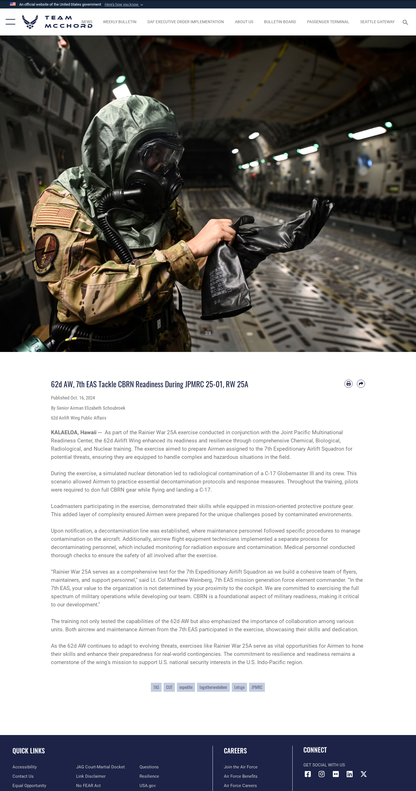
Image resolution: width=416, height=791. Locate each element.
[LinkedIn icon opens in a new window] (349, 774)
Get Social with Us (324, 765)
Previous (21, 194)
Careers (235, 750)
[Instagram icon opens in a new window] (322, 774)
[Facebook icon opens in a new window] (307, 774)
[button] (124, 4)
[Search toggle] (406, 22)
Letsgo (239, 687)
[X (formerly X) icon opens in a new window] (363, 774)
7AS (156, 687)
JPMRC (257, 687)
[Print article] (348, 384)
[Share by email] (361, 384)
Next (395, 194)
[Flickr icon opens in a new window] (335, 774)
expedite (185, 687)
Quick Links (28, 750)
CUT (169, 687)
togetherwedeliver (213, 687)
